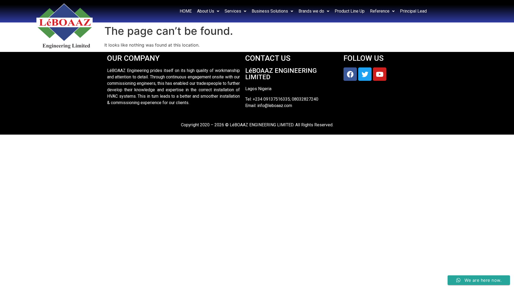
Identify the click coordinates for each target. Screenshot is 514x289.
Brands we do (311, 11)
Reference (380, 11)
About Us (205, 11)
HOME (186, 11)
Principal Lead (413, 11)
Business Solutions (270, 11)
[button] (208, 11)
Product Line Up (350, 11)
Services (233, 11)
